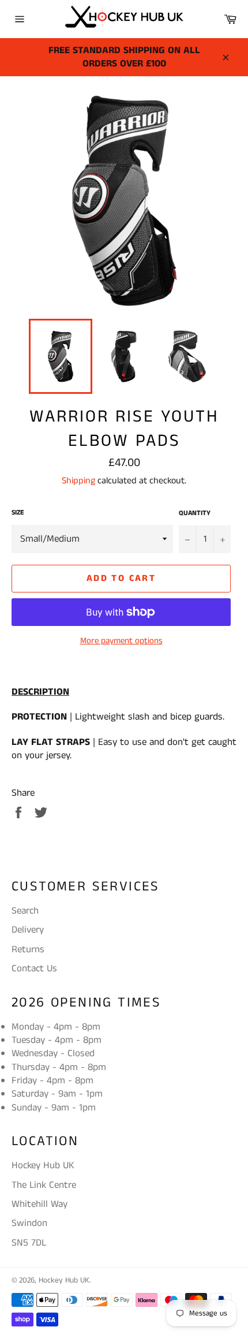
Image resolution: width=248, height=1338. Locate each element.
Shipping (78, 480)
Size (18, 512)
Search (25, 911)
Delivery (28, 930)
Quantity (195, 513)
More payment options (121, 641)
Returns (28, 949)
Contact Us (34, 968)
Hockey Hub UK (64, 1280)
